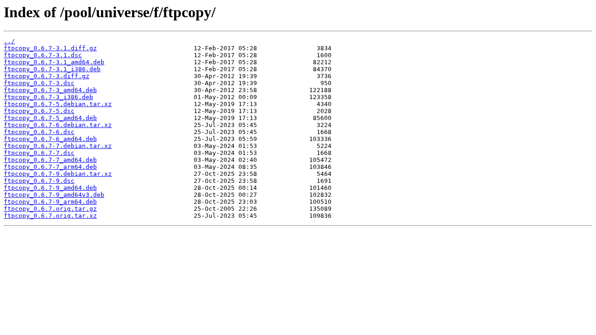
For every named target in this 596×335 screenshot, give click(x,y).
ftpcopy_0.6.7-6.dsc (39, 131)
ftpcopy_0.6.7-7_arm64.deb (50, 166)
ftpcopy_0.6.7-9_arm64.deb (50, 201)
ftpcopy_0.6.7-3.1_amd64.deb (54, 62)
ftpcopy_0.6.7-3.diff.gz (46, 76)
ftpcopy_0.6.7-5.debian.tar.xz (58, 103)
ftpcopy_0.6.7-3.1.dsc (43, 55)
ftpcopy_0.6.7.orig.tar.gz (50, 208)
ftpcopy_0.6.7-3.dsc (39, 83)
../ (9, 41)
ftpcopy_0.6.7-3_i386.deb (48, 97)
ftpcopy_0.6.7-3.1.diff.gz (50, 48)
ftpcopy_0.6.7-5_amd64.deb (50, 117)
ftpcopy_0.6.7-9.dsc (39, 180)
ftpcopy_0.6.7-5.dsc (39, 110)
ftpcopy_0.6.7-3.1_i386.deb (52, 69)
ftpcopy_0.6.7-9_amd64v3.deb (54, 194)
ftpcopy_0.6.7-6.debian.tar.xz (58, 124)
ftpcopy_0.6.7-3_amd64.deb (50, 90)
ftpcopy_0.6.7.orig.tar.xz (50, 215)
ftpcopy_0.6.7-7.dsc (39, 152)
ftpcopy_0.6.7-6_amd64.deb (50, 138)
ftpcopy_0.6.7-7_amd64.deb (50, 159)
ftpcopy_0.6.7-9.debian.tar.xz (58, 173)
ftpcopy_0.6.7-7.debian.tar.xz (58, 145)
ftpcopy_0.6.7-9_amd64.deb (50, 187)
